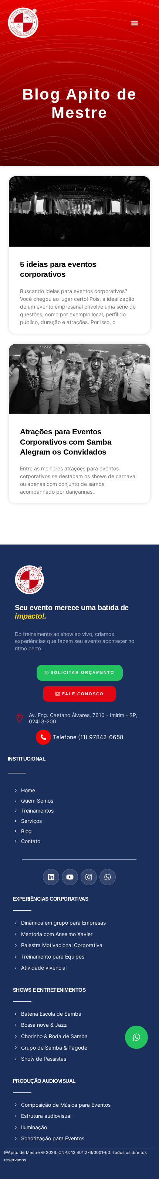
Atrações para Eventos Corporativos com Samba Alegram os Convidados (65, 441)
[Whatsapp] (107, 877)
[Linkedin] (51, 877)
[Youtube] (70, 877)
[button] (134, 22)
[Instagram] (89, 877)
